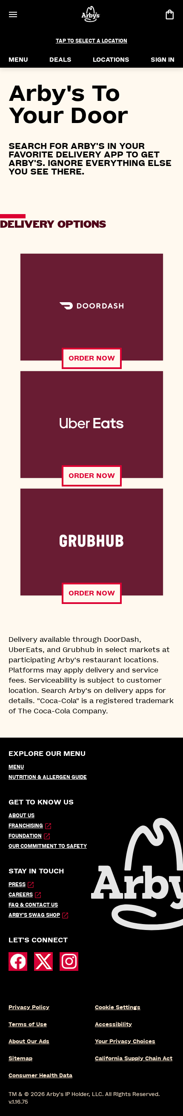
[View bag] (169, 14)
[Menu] (13, 14)
